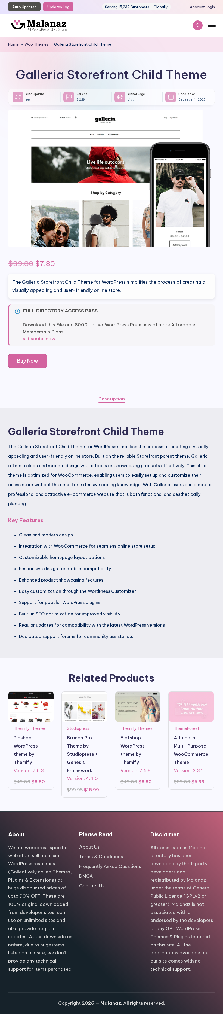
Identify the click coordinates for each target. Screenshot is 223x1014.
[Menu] (211, 25)
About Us (89, 847)
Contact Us (92, 886)
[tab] (111, 399)
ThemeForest (186, 728)
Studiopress (78, 728)
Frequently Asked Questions (110, 866)
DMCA (86, 876)
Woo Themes (36, 44)
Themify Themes (30, 728)
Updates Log (58, 7)
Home (13, 44)
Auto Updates (24, 7)
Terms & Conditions (101, 857)
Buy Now (27, 361)
